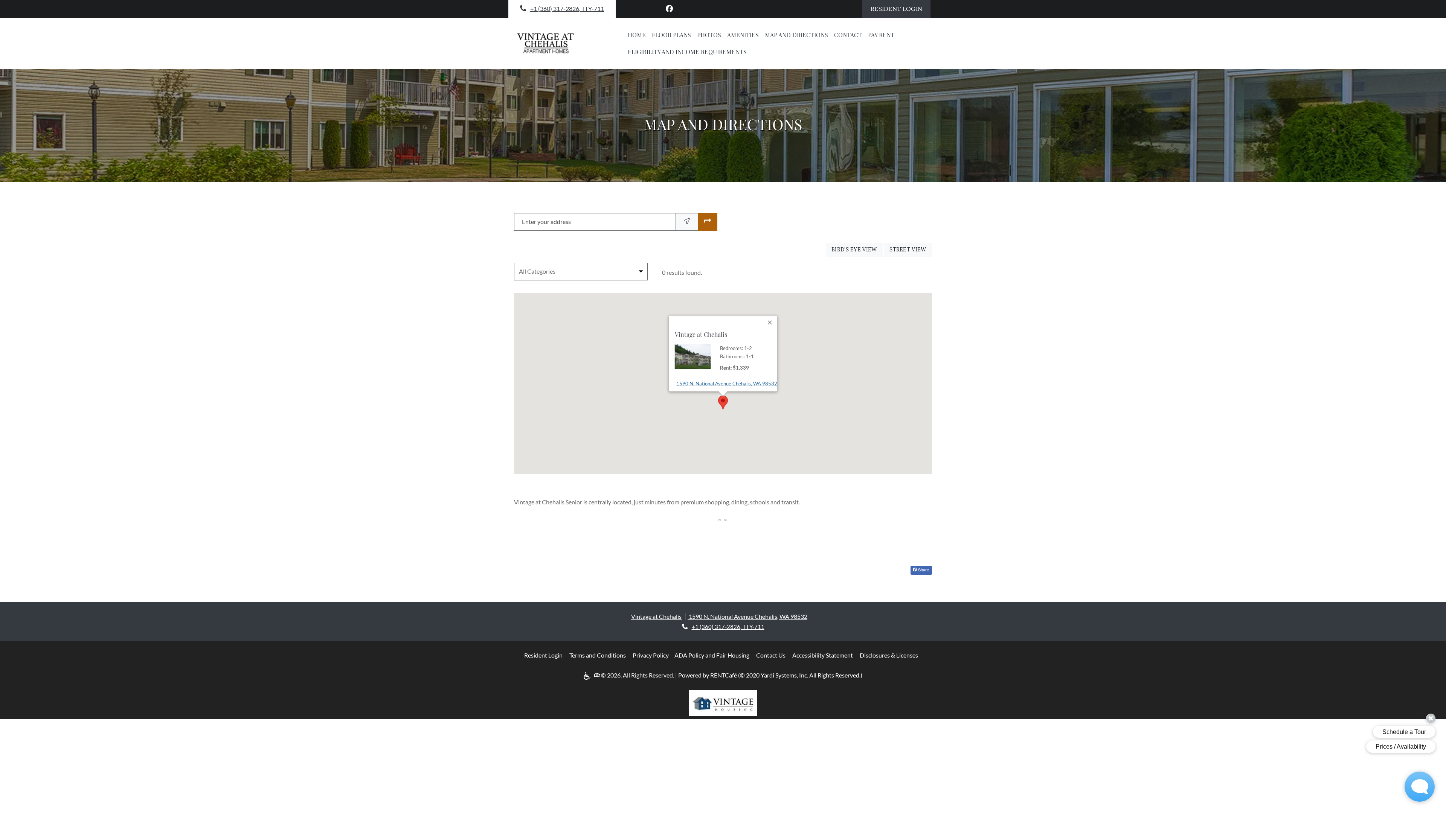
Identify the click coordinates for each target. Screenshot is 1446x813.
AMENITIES (743, 35)
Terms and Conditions (597, 655)
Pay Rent (882, 34)
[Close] (770, 322)
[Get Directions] (707, 222)
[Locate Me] (687, 222)
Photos (709, 35)
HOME (637, 35)
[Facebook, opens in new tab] (669, 8)
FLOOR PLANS (671, 35)
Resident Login (900, 8)
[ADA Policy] (588, 675)
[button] (723, 403)
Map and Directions (796, 35)
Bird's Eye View (857, 249)
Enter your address (546, 221)
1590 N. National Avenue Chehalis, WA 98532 (726, 383)
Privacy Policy (651, 655)
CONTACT (848, 35)
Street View (910, 249)
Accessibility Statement (822, 655)
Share (923, 569)
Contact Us (771, 655)
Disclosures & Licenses (889, 655)
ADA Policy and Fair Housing (711, 655)
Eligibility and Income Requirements (687, 52)
